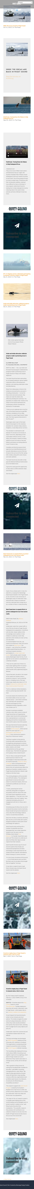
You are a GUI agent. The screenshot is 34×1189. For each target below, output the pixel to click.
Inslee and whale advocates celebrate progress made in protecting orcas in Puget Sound (16, 304)
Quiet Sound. (17, 645)
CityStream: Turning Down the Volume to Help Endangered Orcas (15, 117)
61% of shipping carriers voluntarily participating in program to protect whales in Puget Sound (16, 274)
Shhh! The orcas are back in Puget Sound (14, 26)
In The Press (16, 27)
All (13, 956)
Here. (18, 473)
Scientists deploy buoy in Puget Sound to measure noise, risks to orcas (14, 953)
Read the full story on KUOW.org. (13, 77)
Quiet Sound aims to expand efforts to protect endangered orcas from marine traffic (15, 554)
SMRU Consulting (12, 1040)
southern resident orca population (17, 1012)
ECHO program (15, 728)
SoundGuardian (10, 1006)
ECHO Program (12, 1048)
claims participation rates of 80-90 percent (14, 732)
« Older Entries (7, 1179)
